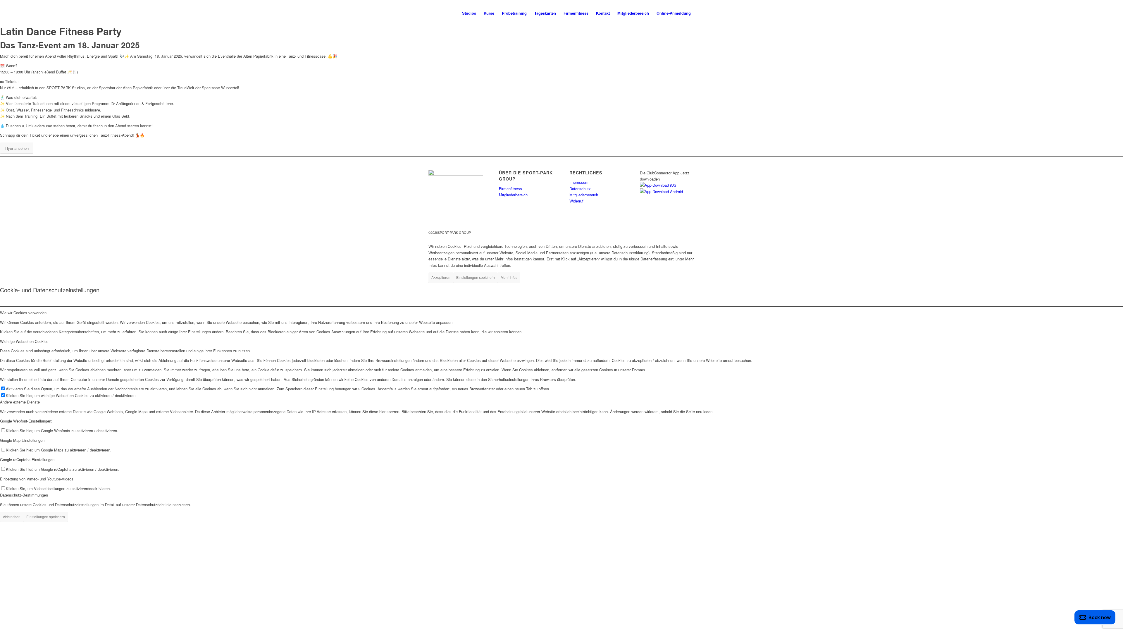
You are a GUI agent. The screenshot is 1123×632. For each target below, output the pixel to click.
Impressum (578, 182)
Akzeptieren (440, 277)
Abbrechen (11, 516)
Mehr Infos (509, 277)
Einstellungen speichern (475, 277)
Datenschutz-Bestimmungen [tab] (24, 495)
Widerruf (576, 201)
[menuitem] (469, 13)
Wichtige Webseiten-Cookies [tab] (24, 341)
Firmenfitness (510, 188)
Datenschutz (580, 188)
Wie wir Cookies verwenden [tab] (23, 312)
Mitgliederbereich (513, 194)
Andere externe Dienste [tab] (20, 402)
